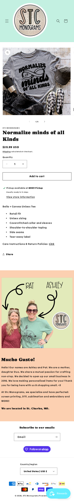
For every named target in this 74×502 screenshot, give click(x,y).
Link (51, 244)
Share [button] (9, 254)
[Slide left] (29, 121)
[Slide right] (44, 121)
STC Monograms (31, 495)
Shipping (7, 151)
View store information (20, 197)
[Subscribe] (56, 437)
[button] (7, 21)
